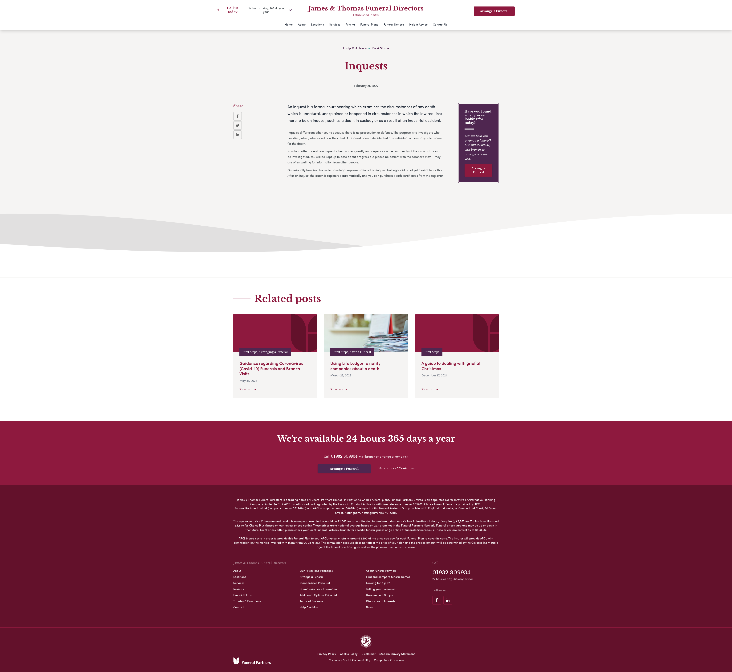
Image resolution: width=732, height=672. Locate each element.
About (302, 24)
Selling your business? (380, 589)
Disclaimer (368, 654)
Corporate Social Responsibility (349, 660)
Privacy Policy (326, 654)
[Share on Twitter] (237, 125)
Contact (238, 607)
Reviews (238, 589)
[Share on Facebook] (237, 116)
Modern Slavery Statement (397, 654)
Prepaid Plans (242, 595)
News (369, 607)
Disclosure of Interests (380, 601)
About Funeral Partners (381, 570)
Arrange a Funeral (478, 170)
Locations (317, 24)
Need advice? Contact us (396, 468)
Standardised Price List (315, 583)
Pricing (350, 24)
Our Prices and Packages (316, 570)
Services (334, 24)
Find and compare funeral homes (388, 577)
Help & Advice (418, 24)
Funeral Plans (369, 24)
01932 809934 (480, 145)
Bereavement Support (380, 595)
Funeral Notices (394, 24)
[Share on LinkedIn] (237, 134)
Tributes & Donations (247, 601)
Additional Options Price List (318, 595)
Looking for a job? (378, 583)
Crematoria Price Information (319, 589)
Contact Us (440, 24)
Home (289, 24)
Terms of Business (311, 601)
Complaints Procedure (389, 660)
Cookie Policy (349, 654)
